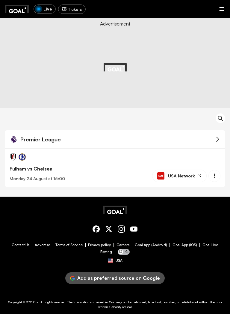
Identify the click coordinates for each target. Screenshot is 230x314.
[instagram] (121, 230)
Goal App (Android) (151, 245)
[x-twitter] (109, 230)
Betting (106, 252)
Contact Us (20, 245)
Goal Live (210, 245)
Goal (36, 302)
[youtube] (134, 230)
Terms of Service (69, 245)
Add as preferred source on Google (118, 278)
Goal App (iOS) (184, 245)
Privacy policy (99, 245)
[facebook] (96, 230)
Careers (122, 245)
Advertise (42, 245)
